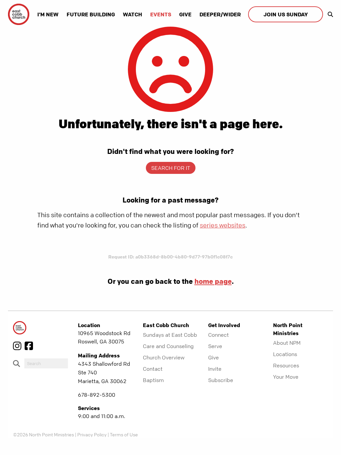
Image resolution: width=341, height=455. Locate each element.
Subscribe (220, 380)
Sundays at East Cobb (170, 334)
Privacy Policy (92, 434)
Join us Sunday (285, 14)
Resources (286, 365)
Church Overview (163, 357)
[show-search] (328, 14)
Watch (132, 14)
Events (160, 14)
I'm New (48, 14)
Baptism (153, 380)
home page (213, 281)
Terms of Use (124, 434)
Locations (285, 354)
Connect (218, 334)
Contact (153, 368)
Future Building (91, 14)
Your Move (285, 376)
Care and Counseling (168, 346)
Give (185, 14)
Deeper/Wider (220, 14)
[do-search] (46, 363)
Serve (215, 346)
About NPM (287, 342)
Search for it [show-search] (170, 168)
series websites (222, 225)
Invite (214, 368)
